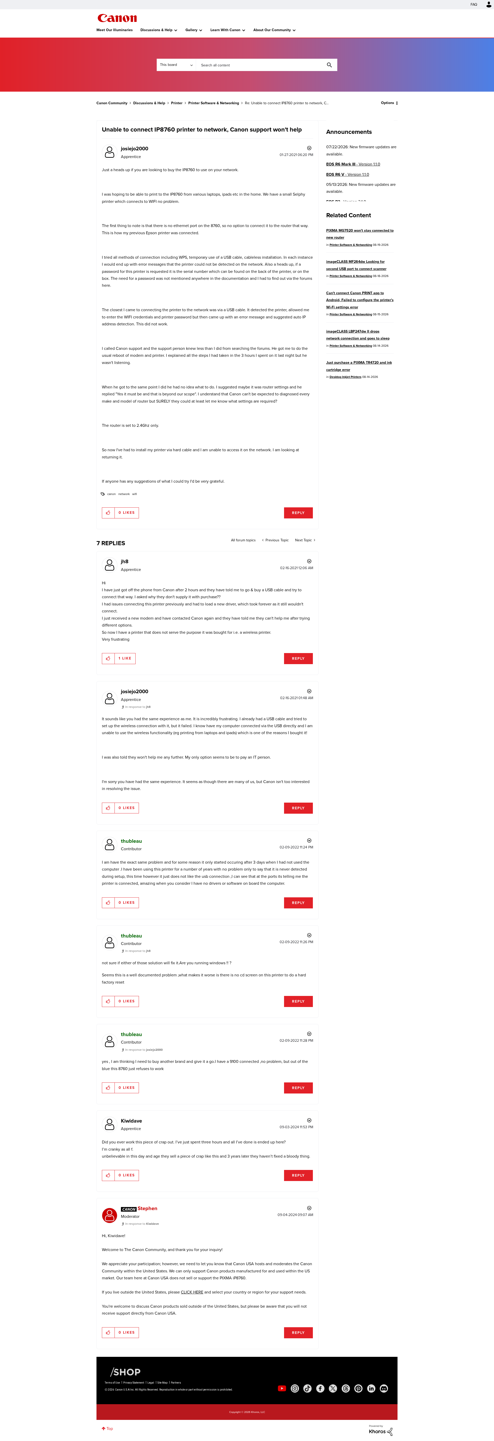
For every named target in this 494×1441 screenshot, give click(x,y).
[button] (318, 679)
